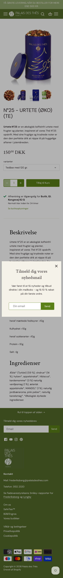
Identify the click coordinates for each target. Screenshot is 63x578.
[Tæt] (56, 266)
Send (47, 306)
